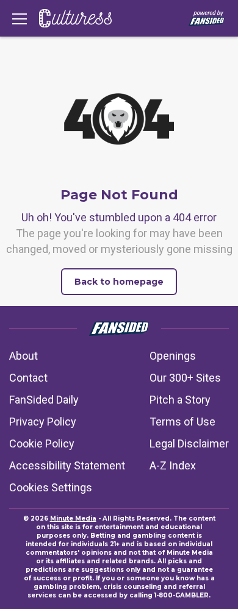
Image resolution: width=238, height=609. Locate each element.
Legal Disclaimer (189, 443)
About (23, 355)
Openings (173, 355)
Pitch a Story (180, 399)
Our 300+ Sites (185, 377)
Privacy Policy (42, 421)
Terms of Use (182, 421)
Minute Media (73, 518)
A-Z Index (173, 465)
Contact (28, 377)
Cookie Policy (41, 443)
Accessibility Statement (67, 465)
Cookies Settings (50, 487)
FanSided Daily (44, 399)
